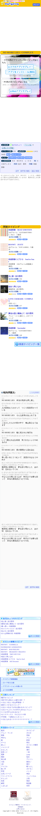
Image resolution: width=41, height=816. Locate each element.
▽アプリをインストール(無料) (20, 72)
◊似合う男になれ (7, 657)
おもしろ (4, 750)
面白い (28, 762)
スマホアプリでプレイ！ (21, 66)
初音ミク (4, 752)
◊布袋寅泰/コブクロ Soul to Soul (13, 659)
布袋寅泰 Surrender (16, 328)
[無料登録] (20, 672)
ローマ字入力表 (8, 683)
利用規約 (20, 807)
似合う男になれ (14, 287)
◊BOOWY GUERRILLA (9, 645)
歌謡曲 (28, 783)
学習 (2, 771)
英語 (28, 781)
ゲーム (3, 742)
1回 (2, 764)
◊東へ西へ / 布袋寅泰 (8, 626)
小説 (2, 762)
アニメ (28, 738)
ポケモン (29, 769)
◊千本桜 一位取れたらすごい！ (12, 717)
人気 (28, 778)
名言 (28, 786)
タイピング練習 (32, 745)
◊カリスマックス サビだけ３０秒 (13, 714)
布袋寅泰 (28, 158)
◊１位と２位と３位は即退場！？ (12, 702)
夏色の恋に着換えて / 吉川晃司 (20, 313)
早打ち (3, 738)
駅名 (28, 747)
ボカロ (28, 733)
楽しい (3, 745)
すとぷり (4, 778)
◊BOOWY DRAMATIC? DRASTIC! (13, 652)
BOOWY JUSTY (15, 245)
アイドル (4, 766)
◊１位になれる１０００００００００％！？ (16, 719)
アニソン (29, 759)
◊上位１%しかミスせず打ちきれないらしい (16, 710)
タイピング (30, 730)
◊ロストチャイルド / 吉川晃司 (11, 629)
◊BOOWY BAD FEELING (10, 649)
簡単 (2, 735)
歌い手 (3, 769)
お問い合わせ (20, 809)
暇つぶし (29, 766)
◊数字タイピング (7, 698)
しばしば (4, 786)
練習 (2, 783)
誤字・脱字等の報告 (23, 171)
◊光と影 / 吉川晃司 (7, 621)
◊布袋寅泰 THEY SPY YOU (11, 654)
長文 (28, 742)
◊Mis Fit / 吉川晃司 (7, 631)
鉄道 (28, 740)
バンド (28, 771)
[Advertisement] (20, 28)
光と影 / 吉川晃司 (15, 276)
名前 (2, 781)
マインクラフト (6, 776)
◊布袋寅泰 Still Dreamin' (10, 661)
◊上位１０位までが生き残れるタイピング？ (16, 707)
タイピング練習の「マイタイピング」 (20, 805)
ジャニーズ (5, 747)
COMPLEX (12, 158)
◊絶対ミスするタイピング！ (11, 705)
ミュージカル (31, 776)
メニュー (36, 5)
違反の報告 (35, 171)
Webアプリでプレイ (21, 91)
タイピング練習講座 (10, 679)
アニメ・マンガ (6, 733)
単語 (28, 774)
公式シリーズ (6, 774)
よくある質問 (8, 690)
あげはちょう (17, 145)
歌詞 (8, 154)
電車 (2, 754)
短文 (28, 757)
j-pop (28, 754)
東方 (28, 764)
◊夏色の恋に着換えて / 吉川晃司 (12, 624)
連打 (28, 750)
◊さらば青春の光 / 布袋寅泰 (11, 633)
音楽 (28, 735)
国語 (2, 757)
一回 (28, 752)
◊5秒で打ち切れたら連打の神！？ (13, 700)
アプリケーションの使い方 (12, 686)
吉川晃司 (21, 158)
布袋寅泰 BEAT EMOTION (20, 230)
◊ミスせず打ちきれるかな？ (11, 712)
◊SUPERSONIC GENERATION (11, 647)
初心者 (3, 759)
